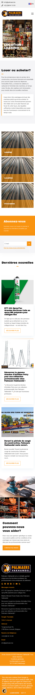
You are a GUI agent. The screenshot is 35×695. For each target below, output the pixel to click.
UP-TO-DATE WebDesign (17, 663)
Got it (23, 693)
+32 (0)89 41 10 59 (7, 636)
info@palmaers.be (7, 643)
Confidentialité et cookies (17, 661)
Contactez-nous (11, 548)
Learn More (14, 693)
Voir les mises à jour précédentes (14, 248)
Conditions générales (17, 659)
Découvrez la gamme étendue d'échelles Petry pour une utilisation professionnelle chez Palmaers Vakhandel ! (16, 603)
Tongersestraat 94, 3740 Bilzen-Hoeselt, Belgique (10, 628)
